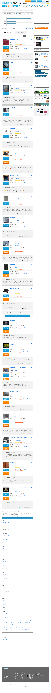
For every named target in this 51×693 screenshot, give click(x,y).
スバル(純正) (17, 220)
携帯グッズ (19, 622)
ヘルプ (43, 1)
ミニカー (38, 75)
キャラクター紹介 (30, 678)
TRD (16, 267)
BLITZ (16, 64)
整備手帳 (5, 677)
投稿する (17, 315)
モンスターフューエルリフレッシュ (39, 72)
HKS (16, 323)
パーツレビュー (6, 674)
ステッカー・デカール (29, 620)
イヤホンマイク (5, 629)
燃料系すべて (4, 587)
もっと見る (47, 89)
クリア (14, 13)
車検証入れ (12, 107)
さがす (22, 672)
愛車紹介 (16, 673)
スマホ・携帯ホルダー (21, 627)
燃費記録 (22, 674)
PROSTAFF (36, 76)
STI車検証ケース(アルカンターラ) (17, 150)
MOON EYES (17, 347)
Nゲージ (43, 73)
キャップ (4, 620)
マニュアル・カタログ (6, 627)
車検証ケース (25, 48)
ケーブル (27, 629)
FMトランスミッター (21, 629)
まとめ (22, 677)
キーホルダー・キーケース (13, 621)
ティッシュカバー (20, 623)
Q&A (21, 675)
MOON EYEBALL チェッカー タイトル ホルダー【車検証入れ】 (20, 344)
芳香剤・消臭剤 (28, 622)
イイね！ (16, 677)
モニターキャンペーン (38, 73)
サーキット (16, 678)
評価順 (32, 35)
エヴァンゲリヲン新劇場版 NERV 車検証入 (19, 437)
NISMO (16, 394)
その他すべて (4, 643)
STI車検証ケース (13, 413)
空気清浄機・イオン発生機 (13, 627)
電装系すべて (4, 600)
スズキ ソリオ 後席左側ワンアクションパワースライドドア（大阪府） (43, 54)
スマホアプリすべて (5, 639)
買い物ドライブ (42, 75)
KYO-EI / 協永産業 (18, 440)
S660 (35, 75)
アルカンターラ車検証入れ (15, 196)
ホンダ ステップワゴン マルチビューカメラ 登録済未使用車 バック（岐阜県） (43, 58)
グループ (16, 676)
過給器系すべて (5, 578)
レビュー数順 (28, 35)
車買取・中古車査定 (30, 677)
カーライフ (22, 678)
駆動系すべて (4, 604)
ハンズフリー (12, 629)
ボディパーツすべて (5, 539)
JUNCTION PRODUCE (18, 243)
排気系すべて (4, 565)
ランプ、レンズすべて (6, 591)
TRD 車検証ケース (14, 175)
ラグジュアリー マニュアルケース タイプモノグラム (20, 488)
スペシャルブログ (30, 673)
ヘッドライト (44, 76)
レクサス (40, 76)
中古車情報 (29, 676)
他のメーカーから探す (29, 28)
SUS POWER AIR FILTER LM (44, 38)
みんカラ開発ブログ (30, 675)
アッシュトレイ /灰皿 (13, 622)
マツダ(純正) (17, 88)
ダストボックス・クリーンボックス (13, 624)
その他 (3, 630)
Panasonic (46, 73)
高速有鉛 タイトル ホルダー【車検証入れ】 (19, 367)
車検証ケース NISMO (14, 391)
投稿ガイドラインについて (40, 675)
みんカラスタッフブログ (31, 674)
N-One (46, 75)
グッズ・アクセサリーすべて (6, 617)
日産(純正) (17, 131)
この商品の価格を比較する (6, 51)
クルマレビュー (23, 673)
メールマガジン (39, 673)
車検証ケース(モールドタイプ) (16, 39)
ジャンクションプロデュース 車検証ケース (19, 240)
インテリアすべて (5, 548)
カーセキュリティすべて (6, 535)
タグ (21, 676)
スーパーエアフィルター (44, 43)
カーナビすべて (5, 526)
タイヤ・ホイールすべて (6, 522)
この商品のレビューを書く (6, 47)
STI (15, 42)
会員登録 (38, 672)
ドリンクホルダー (5, 622)
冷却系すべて (4, 574)
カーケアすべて (5, 613)
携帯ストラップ (20, 620)
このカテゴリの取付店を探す (19, 72)
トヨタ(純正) (17, 178)
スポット (16, 675)
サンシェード (28, 623)
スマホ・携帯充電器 (29, 627)
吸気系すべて (4, 561)
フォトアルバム (17, 674)
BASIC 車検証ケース (14, 288)
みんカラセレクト (30, 672)
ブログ (16, 672)
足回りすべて (4, 552)
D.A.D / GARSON (18, 491)
